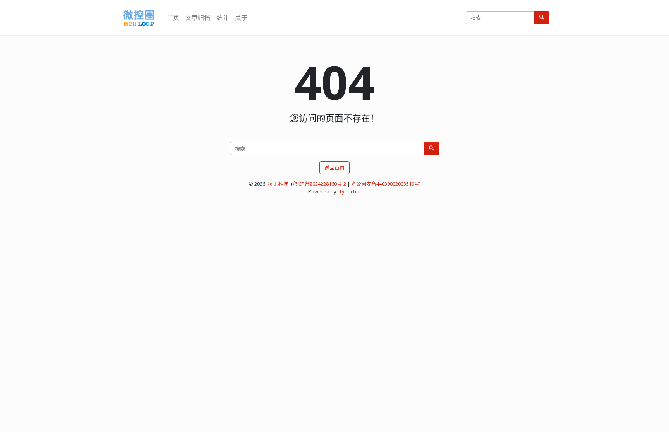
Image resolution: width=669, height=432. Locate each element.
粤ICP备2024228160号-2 (319, 183)
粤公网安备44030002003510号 (385, 183)
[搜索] (541, 17)
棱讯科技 (278, 183)
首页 (173, 18)
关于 (241, 18)
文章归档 (197, 18)
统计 (222, 18)
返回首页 (334, 167)
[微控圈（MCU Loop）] (139, 17)
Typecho (349, 191)
